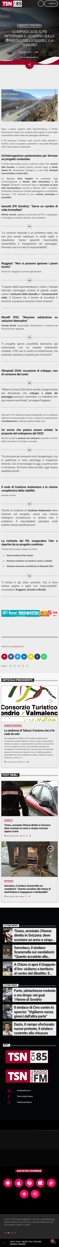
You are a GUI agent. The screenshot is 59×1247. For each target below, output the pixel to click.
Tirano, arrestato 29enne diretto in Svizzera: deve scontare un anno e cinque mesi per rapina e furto (27, 828)
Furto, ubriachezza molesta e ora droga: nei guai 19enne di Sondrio (34, 995)
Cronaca (8, 820)
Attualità (8, 881)
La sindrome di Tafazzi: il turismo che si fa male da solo (29, 732)
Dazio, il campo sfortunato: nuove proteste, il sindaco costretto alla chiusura (34, 1028)
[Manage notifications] (52, 1241)
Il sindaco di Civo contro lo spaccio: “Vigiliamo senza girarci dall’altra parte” (34, 1011)
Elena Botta (17, 647)
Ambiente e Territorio (29, 26)
